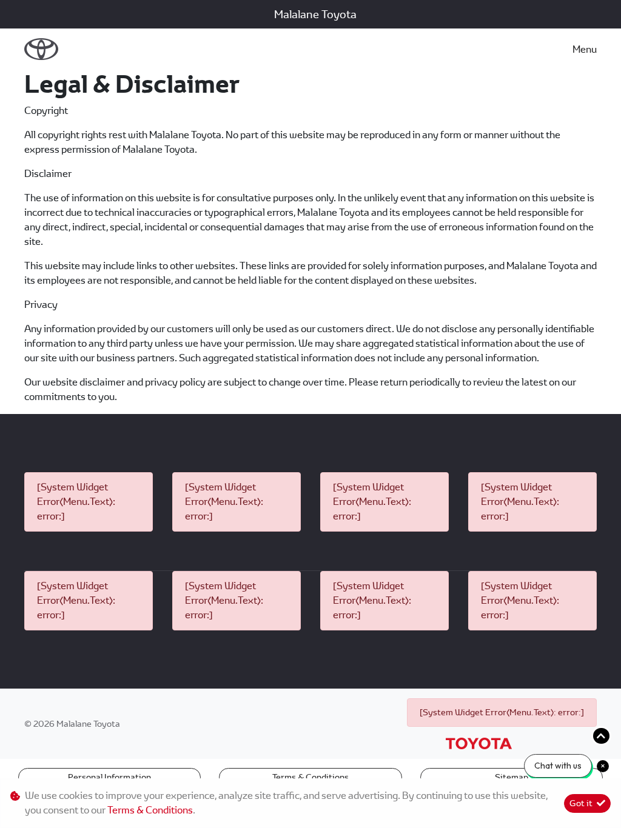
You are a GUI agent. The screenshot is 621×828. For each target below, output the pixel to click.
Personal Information (109, 777)
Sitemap (511, 777)
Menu (584, 49)
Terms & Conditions (310, 777)
